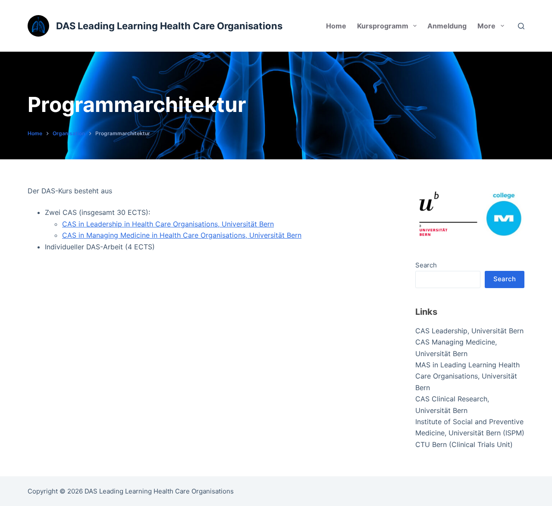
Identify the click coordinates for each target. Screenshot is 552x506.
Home (336, 26)
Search (426, 265)
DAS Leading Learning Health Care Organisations (169, 25)
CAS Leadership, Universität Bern (469, 330)
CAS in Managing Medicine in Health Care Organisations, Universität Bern (181, 235)
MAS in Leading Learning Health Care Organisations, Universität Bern (467, 376)
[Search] (521, 26)
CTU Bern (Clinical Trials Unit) (464, 444)
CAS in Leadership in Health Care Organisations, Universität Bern (168, 224)
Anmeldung (447, 26)
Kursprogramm (382, 26)
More (486, 26)
